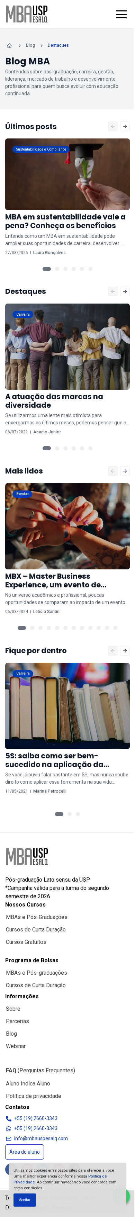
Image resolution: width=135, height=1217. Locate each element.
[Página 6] (90, 269)
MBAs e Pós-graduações (36, 973)
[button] (121, 14)
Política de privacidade (33, 1096)
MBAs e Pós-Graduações (37, 917)
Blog (11, 1033)
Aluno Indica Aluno (28, 1083)
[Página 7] (74, 628)
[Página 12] (115, 628)
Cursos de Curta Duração (36, 929)
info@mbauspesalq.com (41, 1138)
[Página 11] (107, 628)
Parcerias (17, 1021)
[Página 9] (90, 628)
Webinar (16, 1046)
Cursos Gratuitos (26, 942)
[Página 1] (47, 269)
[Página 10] (99, 628)
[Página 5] (82, 269)
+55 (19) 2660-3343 (35, 1118)
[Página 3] (65, 269)
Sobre (13, 1009)
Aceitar (24, 1200)
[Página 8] (82, 628)
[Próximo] (125, 126)
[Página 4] (74, 269)
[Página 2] (57, 269)
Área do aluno (24, 1152)
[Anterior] (113, 126)
